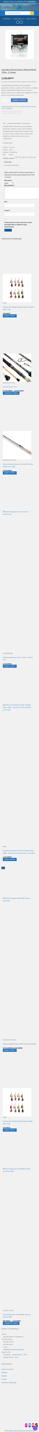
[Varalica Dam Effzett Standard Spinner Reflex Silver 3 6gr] (17, 1102)
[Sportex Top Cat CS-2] (17, 367)
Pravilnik (4, 1372)
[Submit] (32, 13)
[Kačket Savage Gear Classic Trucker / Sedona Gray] (17, 581)
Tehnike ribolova (19, 18)
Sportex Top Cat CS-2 (10, 387)
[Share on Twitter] (10, 112)
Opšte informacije (7, 1369)
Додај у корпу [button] (9, 315)
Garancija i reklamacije (8, 1382)
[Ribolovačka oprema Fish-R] (19, 7)
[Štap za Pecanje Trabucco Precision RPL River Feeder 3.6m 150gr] (17, 445)
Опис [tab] (4, 123)
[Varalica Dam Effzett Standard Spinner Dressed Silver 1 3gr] (17, 288)
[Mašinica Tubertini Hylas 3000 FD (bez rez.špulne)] (17, 968)
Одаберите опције (11, 393)
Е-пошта (7, 210)
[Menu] (2, 7)
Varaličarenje (31, 18)
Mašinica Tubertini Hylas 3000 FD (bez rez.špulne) (19, 1044)
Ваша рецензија (9, 185)
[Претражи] (5, 7)
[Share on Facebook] (6, 112)
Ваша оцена (8, 180)
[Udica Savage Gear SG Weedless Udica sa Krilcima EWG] (17, 1238)
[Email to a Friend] (13, 112)
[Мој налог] (33, 7)
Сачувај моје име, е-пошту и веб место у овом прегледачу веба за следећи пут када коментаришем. (18, 225)
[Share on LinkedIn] (20, 112)
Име (6, 201)
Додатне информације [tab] (14, 123)
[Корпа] (37, 7)
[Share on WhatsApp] (3, 112)
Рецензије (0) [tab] (26, 123)
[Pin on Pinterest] (16, 112)
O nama (4, 1379)
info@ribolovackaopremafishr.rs (13, 1349)
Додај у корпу (19, 100)
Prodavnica (7, 18)
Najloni (28, 106)
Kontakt (4, 1376)
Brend (24, 106)
